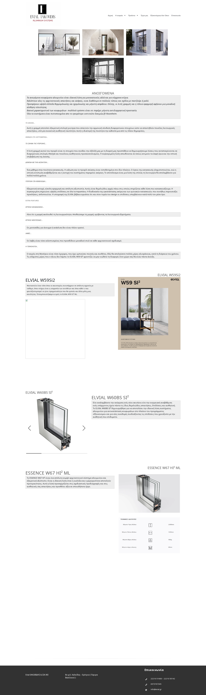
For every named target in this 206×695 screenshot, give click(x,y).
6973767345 (156, 684)
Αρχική (110, 15)
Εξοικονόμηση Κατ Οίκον (159, 15)
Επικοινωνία (175, 15)
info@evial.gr (156, 689)
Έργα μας (144, 15)
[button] (29, 428)
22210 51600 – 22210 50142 (163, 678)
